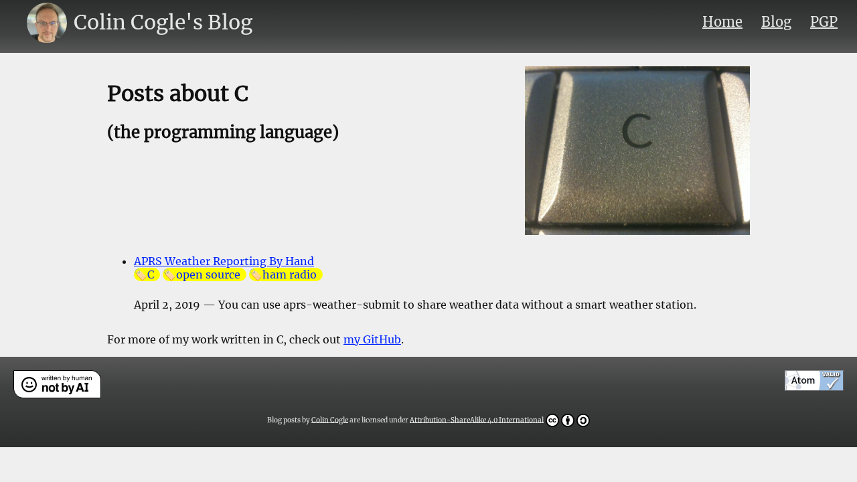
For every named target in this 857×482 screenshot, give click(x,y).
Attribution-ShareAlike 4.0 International (477, 419)
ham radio (289, 274)
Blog (776, 21)
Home (722, 21)
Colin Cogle (329, 419)
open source (208, 274)
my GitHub (372, 339)
